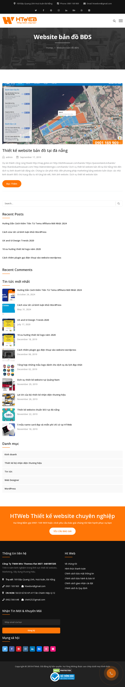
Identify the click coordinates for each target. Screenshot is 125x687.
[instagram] (58, 10)
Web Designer (12, 480)
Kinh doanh (11, 454)
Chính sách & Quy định (76, 588)
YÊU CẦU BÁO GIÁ (62, 531)
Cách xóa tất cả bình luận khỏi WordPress (24, 232)
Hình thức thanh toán (75, 568)
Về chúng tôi (71, 563)
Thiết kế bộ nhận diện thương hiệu (23, 463)
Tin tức (8, 471)
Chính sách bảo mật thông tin (79, 573)
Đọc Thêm (11, 183)
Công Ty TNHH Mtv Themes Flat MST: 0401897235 (29, 563)
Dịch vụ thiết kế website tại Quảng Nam (38, 379)
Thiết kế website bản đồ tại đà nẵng (35, 150)
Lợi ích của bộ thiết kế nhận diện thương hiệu (41, 394)
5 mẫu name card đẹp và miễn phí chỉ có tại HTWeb (44, 424)
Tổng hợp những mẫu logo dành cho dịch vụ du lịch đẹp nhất (49, 364)
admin (9, 157)
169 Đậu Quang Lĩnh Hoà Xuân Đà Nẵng (34, 3)
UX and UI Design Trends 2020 (18, 240)
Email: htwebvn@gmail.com (99, 3)
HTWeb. (36, 666)
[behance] (74, 10)
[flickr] (89, 10)
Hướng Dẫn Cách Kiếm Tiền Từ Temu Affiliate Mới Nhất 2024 (34, 223)
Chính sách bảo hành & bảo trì (80, 578)
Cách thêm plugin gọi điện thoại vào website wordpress (31, 257)
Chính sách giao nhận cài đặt (79, 583)
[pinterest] (51, 10)
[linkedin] (66, 10)
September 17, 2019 (30, 157)
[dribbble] (81, 10)
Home (49, 47)
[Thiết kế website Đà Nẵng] (19, 20)
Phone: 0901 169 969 (69, 3)
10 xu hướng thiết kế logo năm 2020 (21, 249)
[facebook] (43, 10)
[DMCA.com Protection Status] (62, 670)
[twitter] (36, 10)
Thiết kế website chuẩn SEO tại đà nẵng (38, 409)
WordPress (10, 488)
